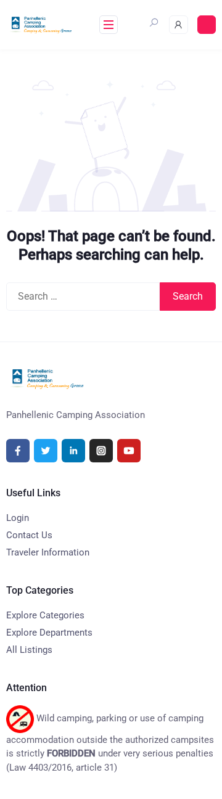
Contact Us (29, 535)
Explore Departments (49, 632)
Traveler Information (47, 552)
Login (17, 517)
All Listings (29, 649)
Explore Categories (45, 615)
